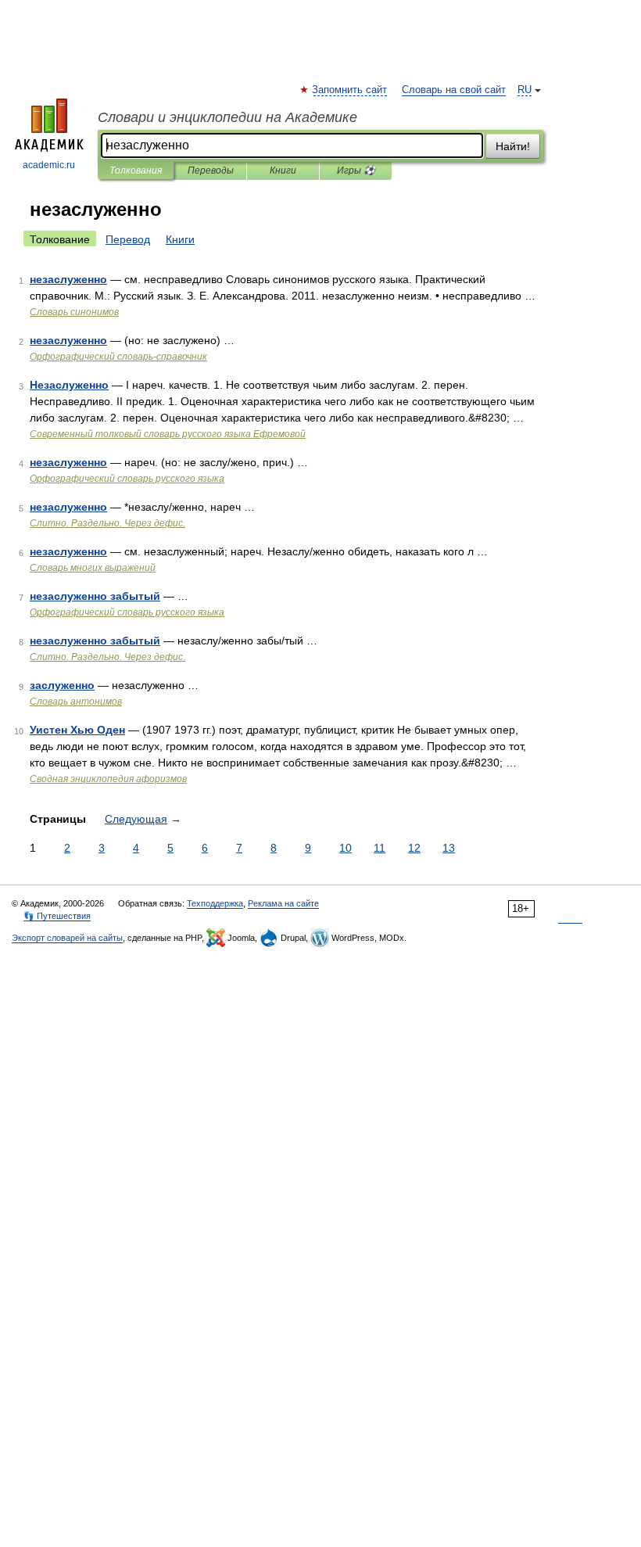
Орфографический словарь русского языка (127, 478)
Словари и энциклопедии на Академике (227, 117)
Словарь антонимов (76, 701)
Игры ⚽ (356, 170)
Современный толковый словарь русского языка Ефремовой (168, 434)
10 (345, 848)
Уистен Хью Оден (77, 729)
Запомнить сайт (350, 89)
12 (414, 848)
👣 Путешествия (57, 916)
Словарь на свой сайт (454, 89)
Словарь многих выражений (93, 567)
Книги (283, 170)
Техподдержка (215, 903)
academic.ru (49, 165)
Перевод (128, 239)
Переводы (211, 170)
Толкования (135, 170)
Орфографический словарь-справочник (118, 356)
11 (379, 848)
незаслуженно (68, 279)
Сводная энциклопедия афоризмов (108, 779)
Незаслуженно (69, 385)
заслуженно (62, 685)
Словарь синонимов (74, 312)
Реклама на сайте (283, 903)
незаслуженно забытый (95, 596)
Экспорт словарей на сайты (67, 937)
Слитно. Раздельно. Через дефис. (107, 523)
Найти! (513, 146)
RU (524, 89)
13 (448, 848)
